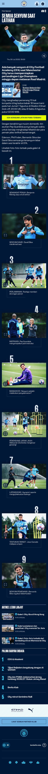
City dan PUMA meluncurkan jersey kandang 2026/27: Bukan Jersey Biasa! (27, 678)
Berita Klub (13, 687)
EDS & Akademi (15, 659)
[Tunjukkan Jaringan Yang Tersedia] (44, 56)
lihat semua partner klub (24, 722)
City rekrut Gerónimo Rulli (20, 697)
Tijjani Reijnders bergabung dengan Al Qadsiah (25, 669)
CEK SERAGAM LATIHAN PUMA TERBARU (24, 118)
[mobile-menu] (3, 3)
